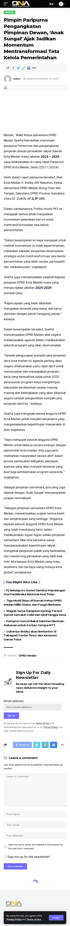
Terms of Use (34, 919)
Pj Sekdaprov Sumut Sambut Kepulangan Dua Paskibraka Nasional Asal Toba (34, 592)
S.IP (35, 198)
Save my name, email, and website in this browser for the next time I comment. (35, 846)
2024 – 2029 (50, 156)
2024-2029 (43, 287)
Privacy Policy (14, 919)
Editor (17, 78)
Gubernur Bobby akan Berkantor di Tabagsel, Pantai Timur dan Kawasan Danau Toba (30, 635)
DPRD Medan (27, 655)
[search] (44, 4)
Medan (9, 12)
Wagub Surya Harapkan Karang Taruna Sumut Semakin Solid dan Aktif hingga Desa (35, 613)
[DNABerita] (21, 4)
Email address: (14, 701)
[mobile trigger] (7, 4)
